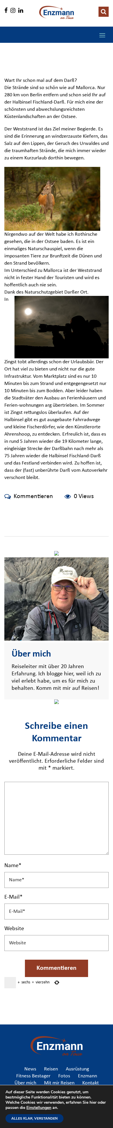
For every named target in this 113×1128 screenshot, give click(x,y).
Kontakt (90, 1083)
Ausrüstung (77, 1069)
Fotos (64, 1076)
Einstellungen (38, 1107)
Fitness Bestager (33, 1076)
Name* (12, 866)
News (30, 1069)
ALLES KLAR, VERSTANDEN (34, 1118)
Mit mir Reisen (59, 1083)
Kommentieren (33, 496)
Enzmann (87, 1076)
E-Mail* (13, 897)
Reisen (51, 1069)
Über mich (25, 1083)
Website (14, 929)
